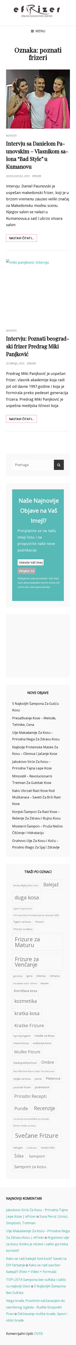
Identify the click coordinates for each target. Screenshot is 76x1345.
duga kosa (27, 897)
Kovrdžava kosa (25, 991)
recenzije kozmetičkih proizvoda (31, 1118)
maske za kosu (44, 1035)
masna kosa (21, 1043)
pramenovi (42, 1087)
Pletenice (53, 1078)
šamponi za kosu (30, 1166)
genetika (17, 976)
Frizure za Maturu (27, 942)
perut (38, 1078)
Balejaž (51, 884)
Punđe (21, 1108)
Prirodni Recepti (30, 1096)
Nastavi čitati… (23, 239)
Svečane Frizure (36, 1135)
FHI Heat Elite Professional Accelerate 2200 (36, 915)
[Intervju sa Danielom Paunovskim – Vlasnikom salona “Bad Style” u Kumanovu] (38, 99)
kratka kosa (27, 1013)
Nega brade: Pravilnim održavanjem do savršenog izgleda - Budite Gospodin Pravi (35, 1307)
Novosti (11, 135)
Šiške (19, 1156)
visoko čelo (48, 1147)
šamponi (37, 1156)
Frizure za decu (23, 929)
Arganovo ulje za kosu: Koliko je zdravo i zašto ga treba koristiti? (37, 1244)
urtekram (32, 1147)
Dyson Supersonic (22, 908)
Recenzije (44, 1108)
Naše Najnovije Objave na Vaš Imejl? (39, 510)
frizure (39, 922)
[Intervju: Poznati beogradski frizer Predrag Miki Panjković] (38, 291)
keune (45, 983)
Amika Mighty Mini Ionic (26, 885)
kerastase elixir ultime (25, 983)
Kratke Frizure (29, 1025)
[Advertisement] (39, 646)
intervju (41, 976)
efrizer (36, 176)
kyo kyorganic (22, 1036)
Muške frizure (27, 1052)
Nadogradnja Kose (25, 1063)
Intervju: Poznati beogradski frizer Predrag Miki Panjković (37, 346)
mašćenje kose (42, 1043)
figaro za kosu (22, 922)
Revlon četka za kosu (24, 1125)
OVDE (38, 1333)
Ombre (47, 1062)
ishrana (54, 976)
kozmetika (25, 1001)
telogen (18, 1147)
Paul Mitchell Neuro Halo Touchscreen (34, 1071)
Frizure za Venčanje (27, 961)
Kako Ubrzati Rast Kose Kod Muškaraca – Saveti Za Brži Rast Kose (36, 797)
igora (29, 976)
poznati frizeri (22, 1087)
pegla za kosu (22, 1078)
